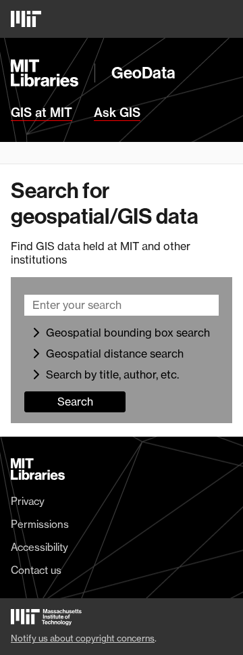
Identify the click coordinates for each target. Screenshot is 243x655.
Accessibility (39, 547)
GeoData (143, 73)
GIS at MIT (41, 112)
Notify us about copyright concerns (83, 638)
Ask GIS (117, 112)
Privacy (28, 501)
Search (75, 401)
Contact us (36, 570)
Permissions (40, 524)
